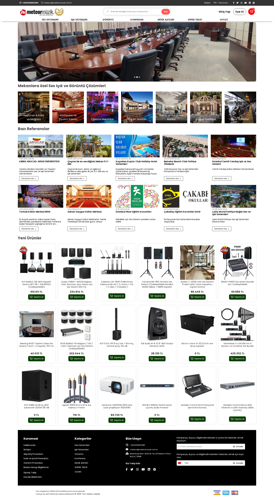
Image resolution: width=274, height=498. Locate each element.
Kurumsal (31, 439)
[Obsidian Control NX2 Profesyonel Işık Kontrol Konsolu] (197, 386)
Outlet (78, 471)
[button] (251, 11)
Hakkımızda (29, 445)
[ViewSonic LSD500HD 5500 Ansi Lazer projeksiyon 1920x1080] (117, 386)
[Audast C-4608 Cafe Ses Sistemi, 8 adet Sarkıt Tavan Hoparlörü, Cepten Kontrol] (197, 263)
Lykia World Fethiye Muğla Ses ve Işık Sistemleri (231, 213)
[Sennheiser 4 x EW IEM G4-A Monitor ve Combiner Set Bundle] (237, 324)
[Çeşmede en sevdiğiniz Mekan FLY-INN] (88, 146)
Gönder (239, 446)
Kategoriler (83, 439)
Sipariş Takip (30, 472)
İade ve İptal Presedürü (36, 458)
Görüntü (79, 454)
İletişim (207, 2)
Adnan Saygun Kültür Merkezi (85, 212)
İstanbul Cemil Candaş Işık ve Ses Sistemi (231, 163)
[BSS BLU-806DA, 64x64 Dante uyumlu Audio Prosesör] (157, 386)
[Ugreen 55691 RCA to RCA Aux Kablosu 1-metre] (77, 386)
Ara (166, 11)
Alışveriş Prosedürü (33, 454)
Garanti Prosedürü (33, 462)
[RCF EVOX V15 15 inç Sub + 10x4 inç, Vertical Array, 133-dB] (117, 324)
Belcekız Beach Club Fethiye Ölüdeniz (180, 163)
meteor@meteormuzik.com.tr (144, 449)
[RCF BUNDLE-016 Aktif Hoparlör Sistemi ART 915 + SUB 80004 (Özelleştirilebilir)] (36, 263)
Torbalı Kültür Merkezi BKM (34, 212)
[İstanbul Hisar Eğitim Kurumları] (137, 196)
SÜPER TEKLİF (81, 467)
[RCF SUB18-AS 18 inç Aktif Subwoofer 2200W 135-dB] (36, 386)
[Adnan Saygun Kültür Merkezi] (88, 196)
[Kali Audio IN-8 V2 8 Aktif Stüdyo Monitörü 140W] (157, 324)
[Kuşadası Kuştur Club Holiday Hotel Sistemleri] (137, 146)
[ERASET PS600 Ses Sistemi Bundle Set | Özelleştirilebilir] (237, 263)
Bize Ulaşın (133, 439)
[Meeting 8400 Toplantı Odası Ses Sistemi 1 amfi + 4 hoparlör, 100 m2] (36, 324)
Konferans (80, 458)
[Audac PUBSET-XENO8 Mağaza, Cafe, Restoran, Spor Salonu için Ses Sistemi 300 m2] (77, 263)
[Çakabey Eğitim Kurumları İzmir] (185, 196)
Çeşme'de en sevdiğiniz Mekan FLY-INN (88, 163)
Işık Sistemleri (82, 449)
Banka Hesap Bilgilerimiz (36, 467)
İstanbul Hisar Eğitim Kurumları (133, 212)
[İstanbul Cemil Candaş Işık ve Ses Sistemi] (233, 146)
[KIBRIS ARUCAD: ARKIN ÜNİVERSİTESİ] (40, 146)
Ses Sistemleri (82, 445)
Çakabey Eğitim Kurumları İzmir (182, 212)
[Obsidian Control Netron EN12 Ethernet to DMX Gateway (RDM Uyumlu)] (237, 386)
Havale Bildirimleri (33, 477)
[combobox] (180, 463)
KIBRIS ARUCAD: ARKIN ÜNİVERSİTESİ (39, 161)
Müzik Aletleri (81, 462)
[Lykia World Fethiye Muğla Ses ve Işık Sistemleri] (233, 196)
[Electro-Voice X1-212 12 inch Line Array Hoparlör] (197, 324)
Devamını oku (28, 178)
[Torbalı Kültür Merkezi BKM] (40, 196)
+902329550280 (137, 445)
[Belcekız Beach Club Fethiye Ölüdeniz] (185, 146)
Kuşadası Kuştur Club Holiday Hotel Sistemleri (136, 163)
